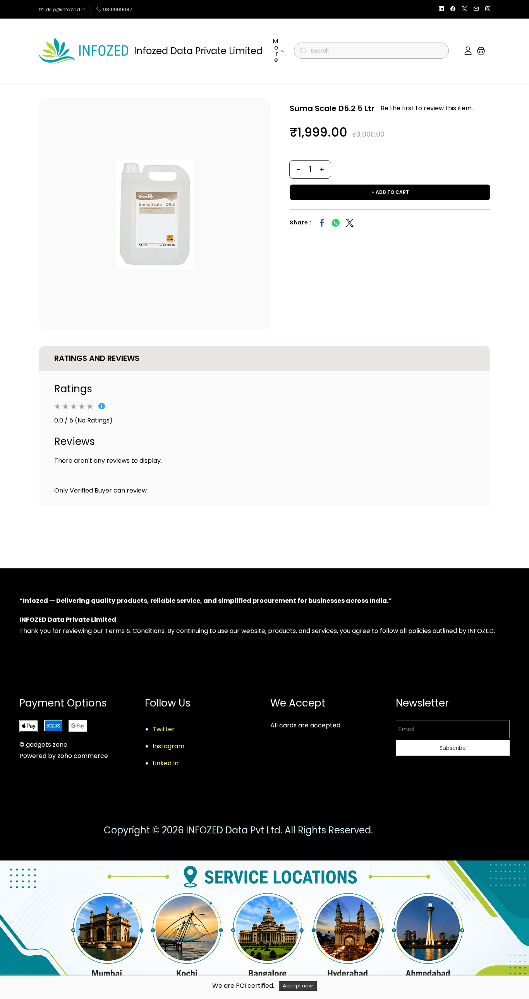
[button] (481, 50)
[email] (476, 9)
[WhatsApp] (336, 223)
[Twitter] (350, 223)
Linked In (166, 763)
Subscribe (453, 748)
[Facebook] (322, 223)
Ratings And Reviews (96, 358)
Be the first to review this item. (427, 108)
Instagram (168, 746)
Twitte (162, 729)
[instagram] (487, 9)
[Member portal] (468, 50)
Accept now (298, 985)
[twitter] (464, 9)
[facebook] (452, 9)
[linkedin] (441, 9)
